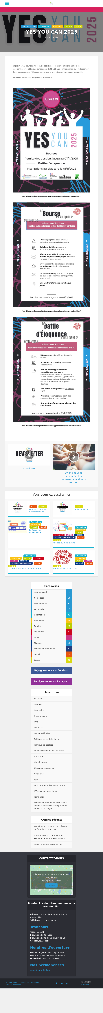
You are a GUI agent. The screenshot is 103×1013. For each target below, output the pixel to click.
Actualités (38, 773)
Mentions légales (42, 733)
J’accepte (51, 885)
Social (33, 506)
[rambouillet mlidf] (51, 3)
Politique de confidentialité (46, 739)
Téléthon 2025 (81, 509)
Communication (29, 26)
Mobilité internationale (64, 537)
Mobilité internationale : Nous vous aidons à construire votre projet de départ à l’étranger (50, 805)
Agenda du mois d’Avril (64, 542)
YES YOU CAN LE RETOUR (65, 568)
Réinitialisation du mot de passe (49, 750)
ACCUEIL (38, 698)
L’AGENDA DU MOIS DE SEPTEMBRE (24, 568)
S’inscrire (38, 756)
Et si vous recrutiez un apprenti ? (49, 785)
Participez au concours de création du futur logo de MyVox (50, 828)
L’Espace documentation (46, 791)
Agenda (37, 779)
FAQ (36, 721)
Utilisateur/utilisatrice (44, 768)
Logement (58, 535)
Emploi (69, 26)
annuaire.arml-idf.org (40, 970)
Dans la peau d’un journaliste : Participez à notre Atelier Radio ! (49, 837)
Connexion (39, 710)
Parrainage (39, 796)
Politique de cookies (43, 744)
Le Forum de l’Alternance (35, 531)
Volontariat (35, 504)
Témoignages (40, 762)
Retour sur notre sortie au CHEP (49, 844)
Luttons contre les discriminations (37, 510)
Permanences (82, 524)
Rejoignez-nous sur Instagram (51, 681)
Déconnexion (40, 716)
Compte (38, 704)
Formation (57, 26)
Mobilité (79, 535)
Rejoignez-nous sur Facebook (51, 670)
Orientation (44, 26)
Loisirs (78, 26)
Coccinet (85, 984)
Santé (69, 535)
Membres (38, 727)
